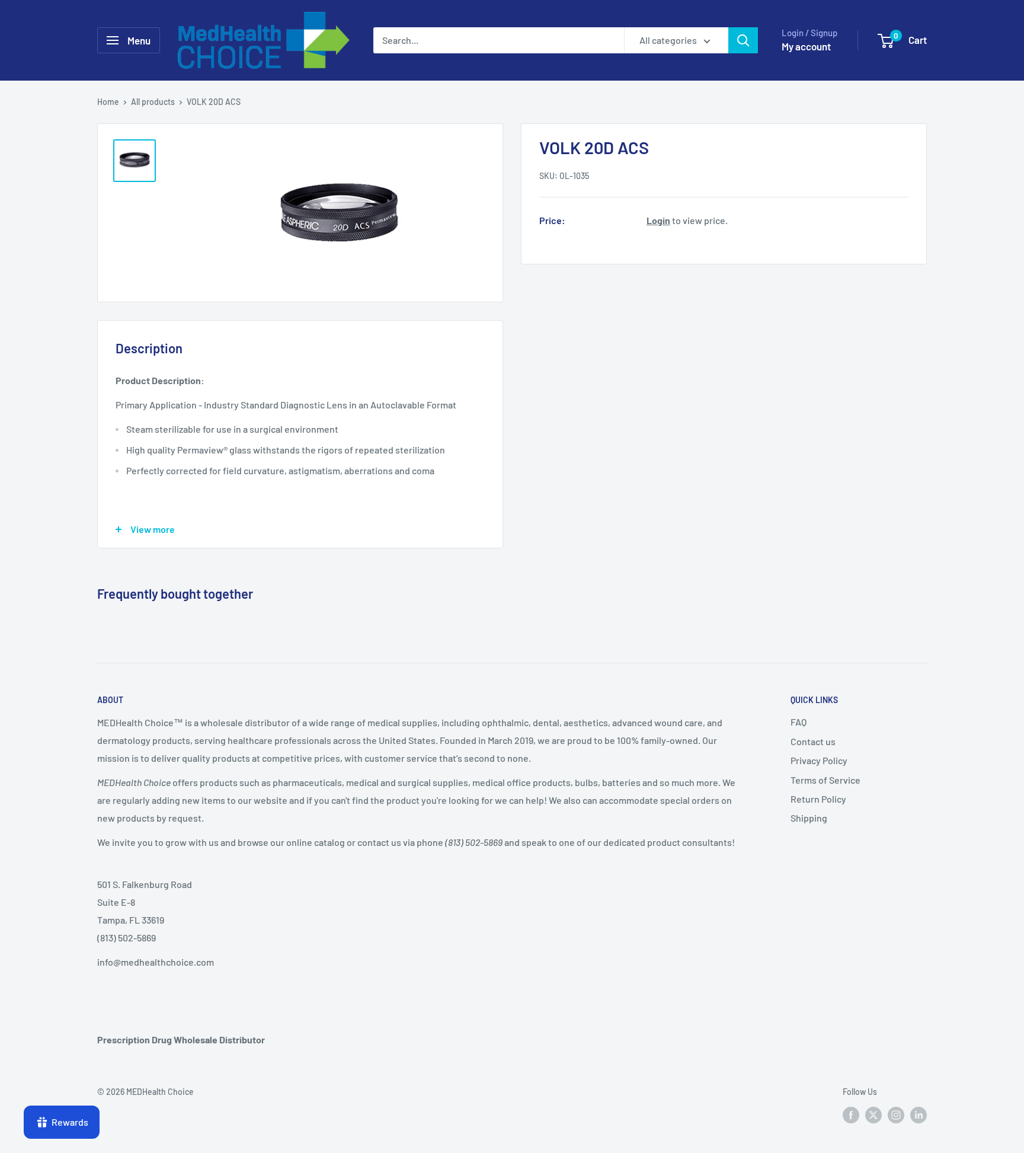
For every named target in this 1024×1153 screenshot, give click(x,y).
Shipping (809, 817)
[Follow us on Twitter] (873, 1114)
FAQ (799, 721)
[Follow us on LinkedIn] (918, 1114)
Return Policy (818, 798)
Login (658, 219)
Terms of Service (825, 779)
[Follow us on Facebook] (851, 1114)
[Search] (743, 40)
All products (153, 102)
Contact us (813, 741)
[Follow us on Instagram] (896, 1114)
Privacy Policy (819, 760)
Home (108, 102)
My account (806, 46)
